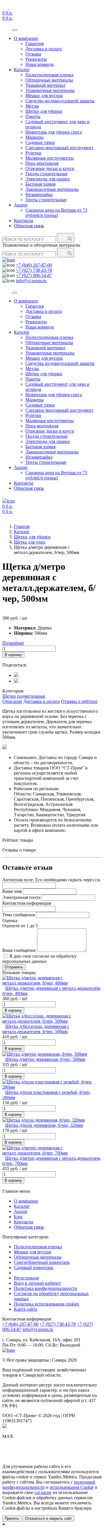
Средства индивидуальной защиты (59, 100)
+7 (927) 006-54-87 (34, 275)
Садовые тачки (40, 142)
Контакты (23, 220)
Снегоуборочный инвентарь (42, 1262)
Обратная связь (29, 225)
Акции (20, 204)
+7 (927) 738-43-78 (34, 270)
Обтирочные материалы (49, 79)
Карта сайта (25, 1309)
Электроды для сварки (47, 178)
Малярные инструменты (49, 158)
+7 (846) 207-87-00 (34, 265)
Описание (12, 701)
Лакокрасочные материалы (52, 189)
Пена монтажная (41, 163)
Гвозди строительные (46, 173)
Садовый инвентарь (33, 1267)
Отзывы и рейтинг (79, 701)
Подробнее (13, 642)
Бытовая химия (40, 184)
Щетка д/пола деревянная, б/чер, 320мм (44, 1125)
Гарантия (34, 43)
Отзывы (33, 53)
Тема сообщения (18, 914)
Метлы (32, 106)
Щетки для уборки (43, 111)
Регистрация (26, 1277)
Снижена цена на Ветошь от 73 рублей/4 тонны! (56, 213)
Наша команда (39, 64)
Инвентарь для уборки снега (53, 132)
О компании (26, 38)
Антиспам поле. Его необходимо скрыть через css (51, 879)
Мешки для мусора (44, 95)
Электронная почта (21, 897)
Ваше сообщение (19, 950)
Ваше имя (12, 891)
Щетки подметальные (23, 696)
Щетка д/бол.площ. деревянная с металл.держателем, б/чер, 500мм (35, 1029)
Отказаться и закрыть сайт (48, 1518)
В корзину (13, 655)
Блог (18, 1216)
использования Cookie (72, 1487)
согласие (42, 1492)
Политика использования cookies (46, 1303)
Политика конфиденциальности (45, 1288)
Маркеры (34, 137)
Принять (12, 1518)
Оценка (9, 920)
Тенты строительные (45, 199)
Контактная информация (26, 903)
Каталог (22, 69)
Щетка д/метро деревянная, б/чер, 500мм (45, 1059)
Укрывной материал (45, 85)
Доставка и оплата (43, 48)
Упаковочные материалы (50, 90)
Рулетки (33, 152)
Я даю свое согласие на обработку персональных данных (39, 959)
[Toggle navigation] (15, 30)
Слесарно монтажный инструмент (59, 147)
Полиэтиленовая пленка (49, 74)
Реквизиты (36, 59)
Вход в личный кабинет (37, 1283)
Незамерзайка (39, 194)
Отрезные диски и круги (49, 168)
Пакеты (32, 116)
